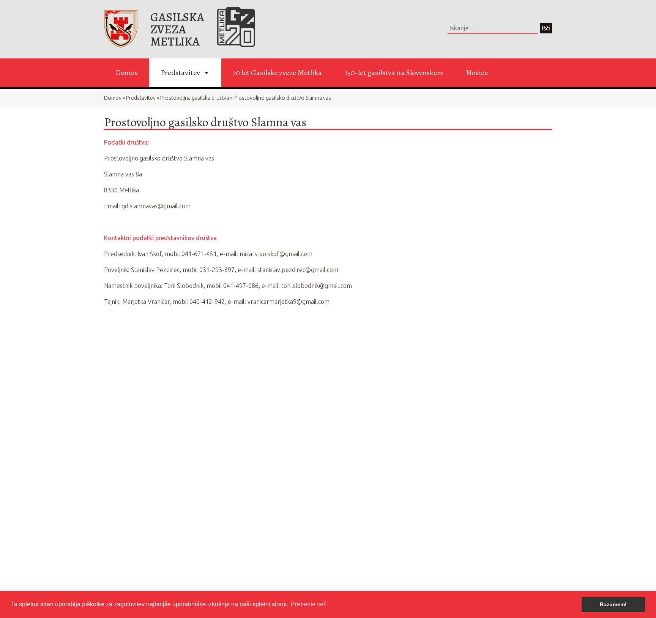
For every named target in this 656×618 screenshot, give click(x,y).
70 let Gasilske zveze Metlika (277, 73)
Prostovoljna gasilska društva (194, 98)
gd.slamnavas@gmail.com (156, 206)
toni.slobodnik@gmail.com (317, 285)
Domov (126, 73)
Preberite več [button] (308, 604)
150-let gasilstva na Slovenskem (394, 73)
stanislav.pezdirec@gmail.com (297, 269)
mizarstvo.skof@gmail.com (276, 253)
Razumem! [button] (613, 604)
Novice (477, 73)
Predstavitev (180, 73)
